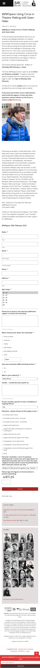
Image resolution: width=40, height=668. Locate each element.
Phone (5, 269)
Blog (10, 496)
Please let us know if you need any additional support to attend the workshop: (19, 312)
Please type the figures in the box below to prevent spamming (18, 473)
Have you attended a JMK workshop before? (19, 364)
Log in (28, 651)
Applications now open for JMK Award (14, 510)
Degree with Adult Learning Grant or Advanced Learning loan (18, 430)
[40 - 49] (20, 300)
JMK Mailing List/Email (10, 351)
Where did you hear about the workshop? (18, 333)
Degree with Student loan (11, 425)
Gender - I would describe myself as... (15, 383)
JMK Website (8, 347)
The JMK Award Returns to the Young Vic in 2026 (18, 515)
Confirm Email (6, 265)
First (3, 240)
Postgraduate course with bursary (14, 441)
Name (5, 232)
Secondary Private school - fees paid (14, 418)
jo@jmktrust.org (14, 100)
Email (5, 251)
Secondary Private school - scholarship (15, 422)
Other (5, 355)
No (5, 372)
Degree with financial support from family (16, 437)
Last (3, 247)
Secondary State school (11, 415)
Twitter (6, 344)
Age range (6, 289)
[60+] (20, 305)
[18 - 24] (20, 293)
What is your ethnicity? (11, 375)
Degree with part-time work (12, 434)
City (3, 286)
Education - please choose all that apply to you (20, 411)
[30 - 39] (20, 297)
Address (5, 278)
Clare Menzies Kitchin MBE (11, 520)
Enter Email (5, 258)
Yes (5, 368)
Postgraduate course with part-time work (16, 444)
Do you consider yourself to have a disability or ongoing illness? (19, 403)
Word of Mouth (8, 336)
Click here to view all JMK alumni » (13, 599)
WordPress (21, 651)
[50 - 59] (20, 302)
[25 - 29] (20, 295)
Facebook (7, 340)
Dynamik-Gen (22, 649)
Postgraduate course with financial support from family (18, 449)
